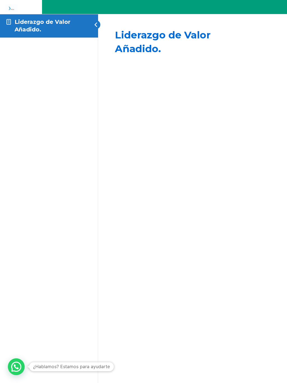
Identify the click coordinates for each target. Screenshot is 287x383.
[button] (16, 366)
